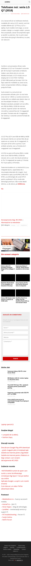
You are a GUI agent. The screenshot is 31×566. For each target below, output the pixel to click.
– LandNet (5, 509)
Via (2, 189)
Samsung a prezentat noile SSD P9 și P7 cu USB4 (18, 393)
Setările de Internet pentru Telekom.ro (15, 455)
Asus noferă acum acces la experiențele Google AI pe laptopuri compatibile (18, 401)
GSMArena (21, 184)
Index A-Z (15, 551)
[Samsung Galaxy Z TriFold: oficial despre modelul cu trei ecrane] (23, 261)
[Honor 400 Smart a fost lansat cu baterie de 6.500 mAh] (8, 293)
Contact (24, 549)
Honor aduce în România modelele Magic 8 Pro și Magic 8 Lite (8, 268)
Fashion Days (7, 437)
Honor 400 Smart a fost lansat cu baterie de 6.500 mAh (8, 299)
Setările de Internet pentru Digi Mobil (14, 453)
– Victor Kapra (6, 507)
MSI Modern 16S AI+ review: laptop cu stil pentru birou (18, 378)
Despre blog (21, 545)
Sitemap (12, 547)
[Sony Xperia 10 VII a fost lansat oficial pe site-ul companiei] (23, 277)
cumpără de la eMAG (10, 435)
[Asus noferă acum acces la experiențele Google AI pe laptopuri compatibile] (4, 400)
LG (18, 225)
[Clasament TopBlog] (15, 527)
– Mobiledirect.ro (7, 499)
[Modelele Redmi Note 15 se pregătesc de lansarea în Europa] (8, 277)
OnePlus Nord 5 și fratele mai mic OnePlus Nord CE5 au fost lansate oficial (22, 300)
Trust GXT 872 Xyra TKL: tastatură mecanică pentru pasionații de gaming (18, 386)
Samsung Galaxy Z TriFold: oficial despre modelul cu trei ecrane (22, 267)
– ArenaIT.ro (5, 504)
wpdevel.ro (20, 560)
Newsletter (16, 549)
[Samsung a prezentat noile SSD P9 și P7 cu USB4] (4, 393)
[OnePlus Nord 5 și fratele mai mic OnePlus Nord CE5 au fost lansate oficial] (23, 293)
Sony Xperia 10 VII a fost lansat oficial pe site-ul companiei (22, 284)
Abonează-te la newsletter (10, 222)
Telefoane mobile (15, 13)
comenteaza (25, 13)
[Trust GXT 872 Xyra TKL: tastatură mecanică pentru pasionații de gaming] (4, 385)
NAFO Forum (7, 520)
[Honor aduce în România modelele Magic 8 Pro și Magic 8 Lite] (8, 261)
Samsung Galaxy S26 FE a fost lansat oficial (17, 372)
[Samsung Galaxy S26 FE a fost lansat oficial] (4, 372)
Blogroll (6, 547)
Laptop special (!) (7, 424)
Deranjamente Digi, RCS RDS (11, 220)
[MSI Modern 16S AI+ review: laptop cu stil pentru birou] (4, 379)
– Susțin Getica (6, 517)
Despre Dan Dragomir (10, 545)
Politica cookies (7, 549)
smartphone (24, 225)
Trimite (15, 359)
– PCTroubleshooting (8, 514)
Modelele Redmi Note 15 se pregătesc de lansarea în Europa (7, 284)
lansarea (13, 225)
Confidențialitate (21, 547)
